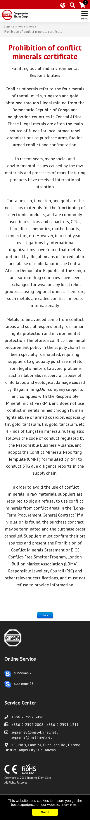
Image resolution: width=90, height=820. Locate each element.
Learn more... (70, 804)
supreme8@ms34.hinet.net (33, 732)
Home (8, 27)
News (19, 27)
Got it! (45, 812)
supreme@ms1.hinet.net (31, 737)
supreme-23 (24, 683)
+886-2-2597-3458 (27, 716)
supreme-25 (24, 672)
